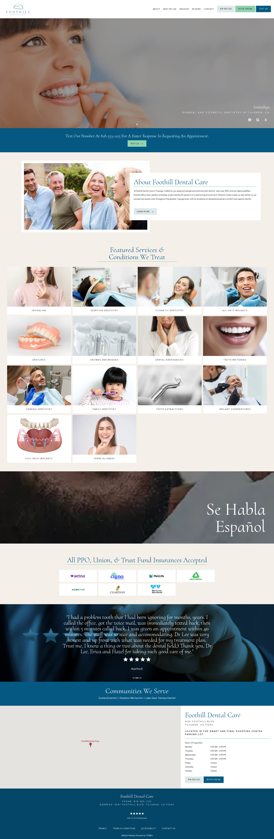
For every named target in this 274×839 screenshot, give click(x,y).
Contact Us (168, 828)
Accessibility (148, 828)
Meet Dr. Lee (169, 9)
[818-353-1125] (226, 12)
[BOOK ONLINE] (245, 12)
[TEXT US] (263, 12)
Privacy (103, 828)
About (156, 9)
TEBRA (149, 835)
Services (184, 9)
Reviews (196, 9)
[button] (90, 745)
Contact (209, 9)
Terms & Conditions (124, 828)
